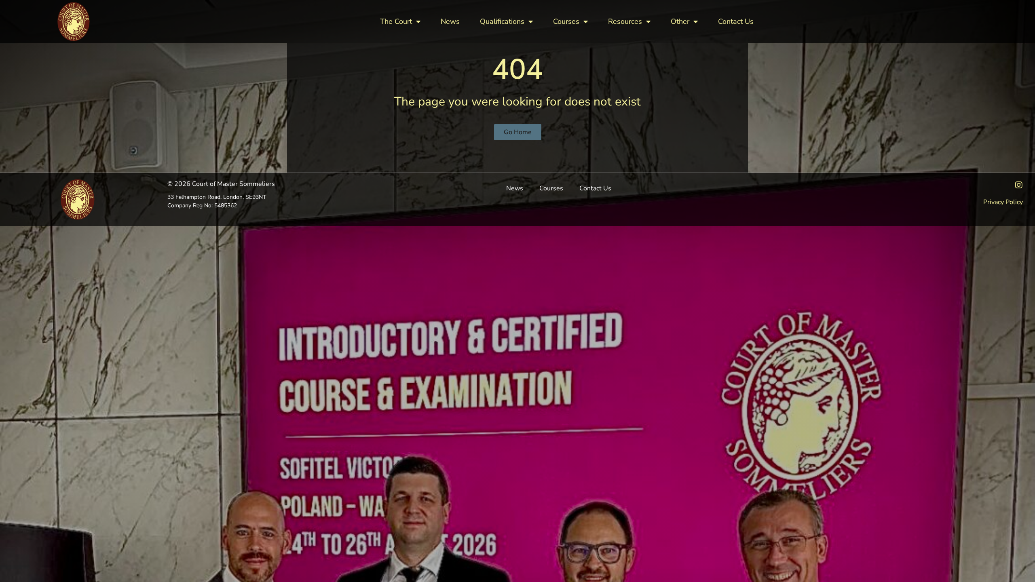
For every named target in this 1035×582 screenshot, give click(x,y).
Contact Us (736, 21)
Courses (566, 21)
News (450, 21)
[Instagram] (1019, 185)
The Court (396, 21)
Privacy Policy (1003, 202)
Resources (625, 21)
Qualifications (502, 21)
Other (680, 21)
